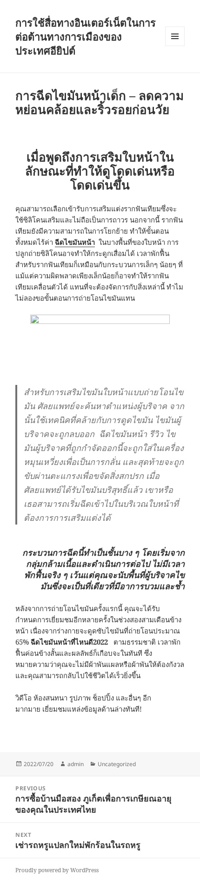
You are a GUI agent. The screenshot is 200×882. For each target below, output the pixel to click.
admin (75, 764)
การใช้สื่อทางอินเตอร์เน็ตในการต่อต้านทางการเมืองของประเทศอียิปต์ (85, 36)
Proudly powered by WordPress (57, 870)
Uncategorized (117, 764)
